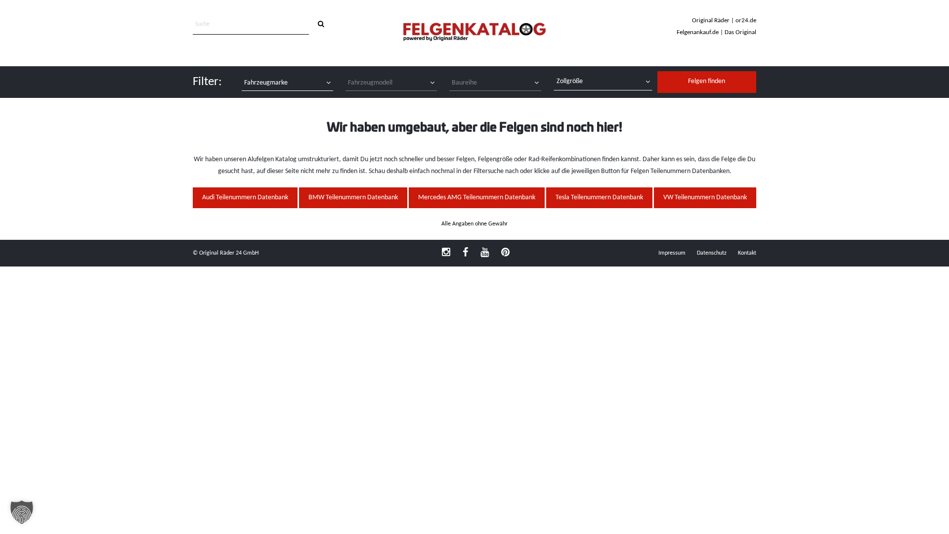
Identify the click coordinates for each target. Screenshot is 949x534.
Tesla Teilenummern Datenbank (599, 197)
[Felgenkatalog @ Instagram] (446, 253)
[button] (21, 512)
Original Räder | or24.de (724, 20)
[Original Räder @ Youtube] (484, 253)
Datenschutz (712, 253)
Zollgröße (570, 81)
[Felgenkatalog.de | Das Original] (474, 33)
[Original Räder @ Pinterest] (505, 253)
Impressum (672, 253)
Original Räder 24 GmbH (229, 253)
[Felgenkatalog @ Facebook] (465, 253)
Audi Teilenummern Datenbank (245, 197)
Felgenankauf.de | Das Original (716, 32)
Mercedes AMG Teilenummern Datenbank (476, 197)
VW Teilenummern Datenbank (705, 197)
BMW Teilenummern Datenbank (353, 197)
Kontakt (747, 253)
